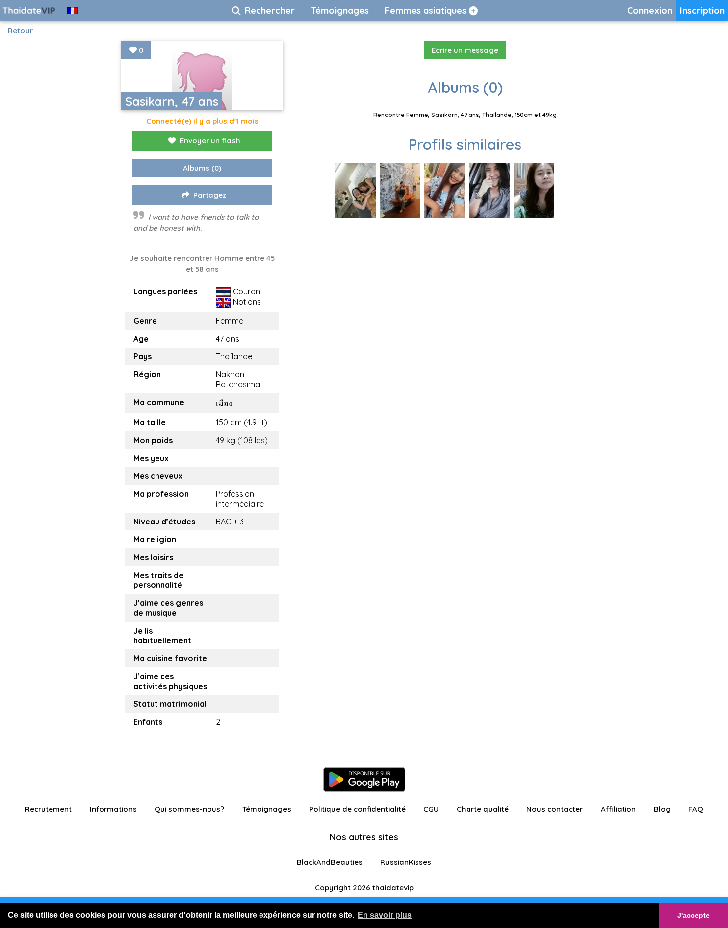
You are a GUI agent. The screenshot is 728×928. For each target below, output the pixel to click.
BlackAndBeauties (330, 862)
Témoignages (266, 808)
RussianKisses (405, 862)
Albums (202, 168)
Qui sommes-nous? (189, 808)
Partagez (209, 195)
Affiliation (618, 808)
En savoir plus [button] (385, 915)
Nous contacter (554, 808)
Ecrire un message (465, 50)
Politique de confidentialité (357, 808)
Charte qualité (483, 808)
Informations (113, 808)
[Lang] (72, 10)
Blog (662, 808)
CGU (431, 808)
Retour (20, 30)
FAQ (695, 808)
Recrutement (48, 808)
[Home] (29, 10)
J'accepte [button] (693, 915)
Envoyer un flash (210, 140)
